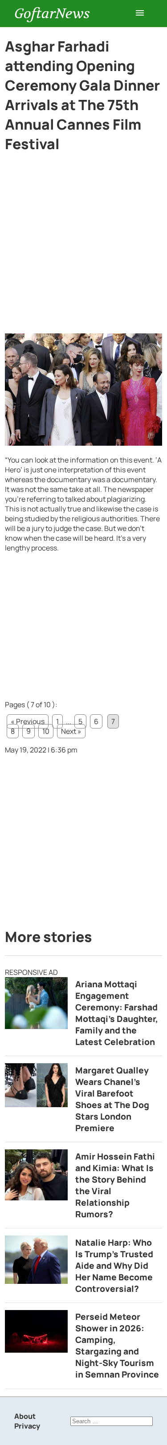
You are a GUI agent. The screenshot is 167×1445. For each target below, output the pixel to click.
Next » (71, 731)
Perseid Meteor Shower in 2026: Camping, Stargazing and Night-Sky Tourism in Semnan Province (117, 1345)
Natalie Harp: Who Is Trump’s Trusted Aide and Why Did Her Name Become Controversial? (114, 1266)
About (25, 1416)
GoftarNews (52, 13)
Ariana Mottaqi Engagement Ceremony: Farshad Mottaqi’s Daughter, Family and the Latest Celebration (116, 1013)
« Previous (28, 721)
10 (45, 731)
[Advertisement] (83, 246)
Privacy (27, 1426)
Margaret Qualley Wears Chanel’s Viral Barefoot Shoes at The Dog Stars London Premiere (112, 1099)
